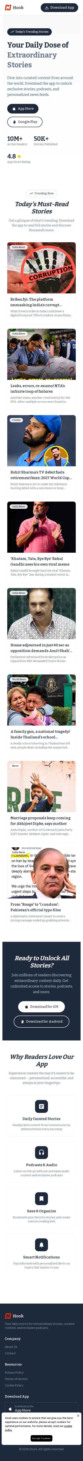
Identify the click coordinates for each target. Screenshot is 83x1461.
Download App (62, 7)
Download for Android (44, 1021)
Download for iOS (44, 1007)
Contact (10, 1353)
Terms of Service (16, 1379)
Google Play (27, 122)
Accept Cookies (41, 1438)
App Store (26, 109)
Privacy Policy (14, 1372)
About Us (11, 1347)
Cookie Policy (14, 1385)
